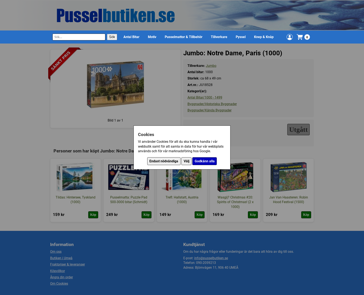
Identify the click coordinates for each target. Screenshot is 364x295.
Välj (186, 161)
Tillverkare (219, 37)
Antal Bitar (131, 37)
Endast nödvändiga (163, 161)
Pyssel (241, 37)
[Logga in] (289, 37)
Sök (112, 37)
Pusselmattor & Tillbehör (183, 37)
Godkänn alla (205, 161)
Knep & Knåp (264, 37)
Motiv (152, 37)
